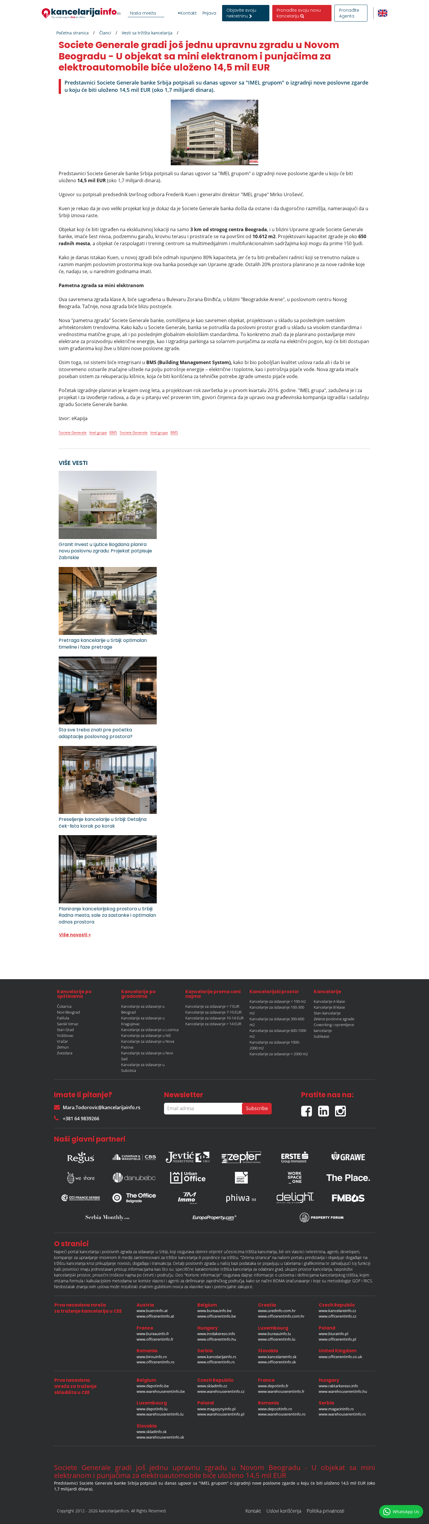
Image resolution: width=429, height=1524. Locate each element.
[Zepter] (241, 1155)
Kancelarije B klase (329, 1007)
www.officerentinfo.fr (155, 1339)
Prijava (209, 13)
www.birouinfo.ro (152, 1356)
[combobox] (155, 13)
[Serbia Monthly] (107, 1217)
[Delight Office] (295, 1198)
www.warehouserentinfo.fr (281, 1391)
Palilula (63, 1018)
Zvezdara (64, 1053)
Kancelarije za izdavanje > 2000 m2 (279, 1053)
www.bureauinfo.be (214, 1310)
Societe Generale (73, 432)
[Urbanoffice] (187, 1177)
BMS (113, 432)
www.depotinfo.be (153, 1385)
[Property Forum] (321, 1217)
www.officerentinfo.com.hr (281, 1316)
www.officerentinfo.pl (337, 1339)
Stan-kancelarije (327, 1013)
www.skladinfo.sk (152, 1431)
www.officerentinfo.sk (277, 1362)
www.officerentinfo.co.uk (340, 1356)
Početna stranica (72, 33)
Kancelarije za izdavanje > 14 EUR (213, 1023)
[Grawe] (348, 1155)
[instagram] (342, 1108)
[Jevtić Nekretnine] (187, 1155)
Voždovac (65, 1035)
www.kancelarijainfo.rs (216, 1356)
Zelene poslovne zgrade (334, 1018)
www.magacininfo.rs (336, 1408)
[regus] (81, 1155)
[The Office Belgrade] (134, 1198)
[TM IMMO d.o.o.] (187, 1198)
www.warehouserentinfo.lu (160, 1414)
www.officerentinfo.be (216, 1316)
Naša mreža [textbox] (143, 13)
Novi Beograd (68, 1012)
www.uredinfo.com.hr (277, 1310)
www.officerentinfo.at (155, 1316)
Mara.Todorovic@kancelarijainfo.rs (101, 1107)
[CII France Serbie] (81, 1198)
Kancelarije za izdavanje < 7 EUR (212, 1006)
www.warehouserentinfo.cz (221, 1391)
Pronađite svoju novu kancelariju (299, 13)
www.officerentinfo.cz (337, 1316)
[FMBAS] (348, 1198)
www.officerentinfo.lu (276, 1339)
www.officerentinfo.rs (216, 1362)
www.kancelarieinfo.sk (277, 1356)
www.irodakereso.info (216, 1333)
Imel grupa (98, 432)
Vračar (62, 1041)
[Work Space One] (295, 1177)
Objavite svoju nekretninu (241, 13)
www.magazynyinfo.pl (216, 1408)
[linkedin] (326, 1108)
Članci (105, 33)
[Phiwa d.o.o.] (241, 1198)
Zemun (63, 1047)
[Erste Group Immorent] (295, 1155)
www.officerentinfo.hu (216, 1339)
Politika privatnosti (325, 1511)
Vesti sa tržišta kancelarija (147, 33)
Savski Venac (68, 1023)
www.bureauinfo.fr (153, 1333)
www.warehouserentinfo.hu (343, 1391)
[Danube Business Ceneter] (134, 1177)
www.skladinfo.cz (212, 1385)
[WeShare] (81, 1177)
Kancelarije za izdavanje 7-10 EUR (213, 1012)
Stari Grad (65, 1029)
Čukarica (64, 1006)
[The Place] (348, 1178)
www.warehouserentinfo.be (161, 1391)
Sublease (321, 1036)
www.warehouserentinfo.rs (342, 1414)
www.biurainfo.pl (333, 1333)
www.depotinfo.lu (152, 1408)
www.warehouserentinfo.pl (220, 1414)
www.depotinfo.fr (273, 1385)
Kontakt (188, 13)
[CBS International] (134, 1155)
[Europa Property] (214, 1217)
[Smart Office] (241, 1177)
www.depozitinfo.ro (275, 1408)
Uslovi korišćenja (283, 1511)
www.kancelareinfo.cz (337, 1310)
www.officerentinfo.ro (156, 1362)
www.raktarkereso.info (338, 1385)
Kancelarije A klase (329, 1001)
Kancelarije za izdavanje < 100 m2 (278, 1001)
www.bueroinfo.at (152, 1310)
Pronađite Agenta (349, 13)
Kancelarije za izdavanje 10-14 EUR (214, 1018)
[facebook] (309, 1108)
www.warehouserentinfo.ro (282, 1414)
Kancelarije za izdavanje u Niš (146, 1035)
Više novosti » (75, 935)
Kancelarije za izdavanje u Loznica (150, 1029)
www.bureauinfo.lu (274, 1333)
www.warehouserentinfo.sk (160, 1437)
